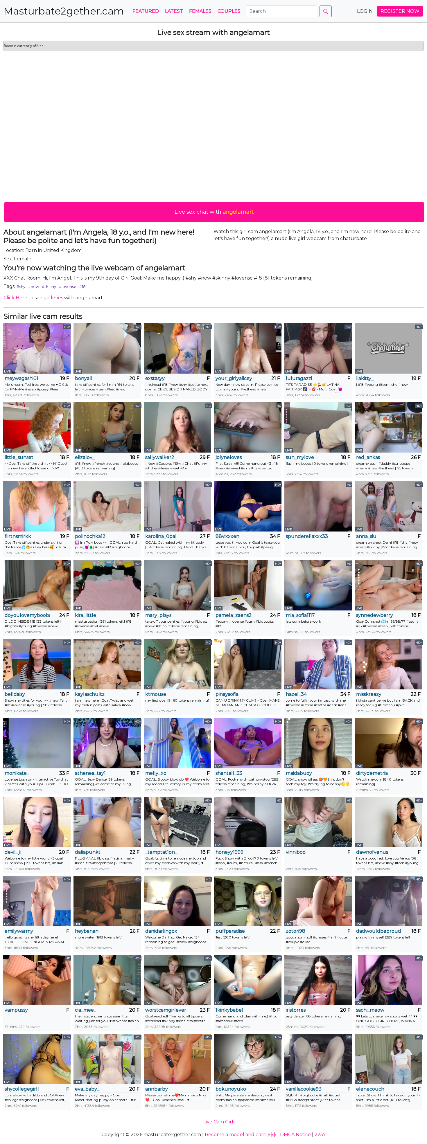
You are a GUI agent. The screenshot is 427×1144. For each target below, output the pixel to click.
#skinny (49, 286)
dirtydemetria (372, 773)
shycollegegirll (22, 1089)
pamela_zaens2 (234, 615)
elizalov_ (85, 457)
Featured (145, 11)
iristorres (296, 1010)
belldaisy (15, 694)
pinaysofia (227, 694)
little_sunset (19, 457)
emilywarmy (19, 931)
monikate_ (17, 773)
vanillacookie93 (304, 1089)
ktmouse (155, 694)
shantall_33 (229, 773)
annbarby (156, 1089)
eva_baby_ (87, 1089)
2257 (320, 1134)
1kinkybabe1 (229, 1010)
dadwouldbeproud (378, 931)
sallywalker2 (159, 457)
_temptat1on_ (161, 852)
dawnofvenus (372, 852)
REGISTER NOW (400, 11)
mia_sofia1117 (300, 615)
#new (33, 286)
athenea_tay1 (90, 773)
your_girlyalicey (234, 378)
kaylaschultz (90, 694)
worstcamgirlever (165, 1010)
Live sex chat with (214, 212)
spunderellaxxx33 (307, 536)
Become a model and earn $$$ (240, 1134)
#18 (82, 286)
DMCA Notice (295, 1134)
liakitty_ (365, 378)
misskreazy (368, 694)
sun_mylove (300, 457)
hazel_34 (296, 694)
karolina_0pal (161, 536)
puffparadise (230, 931)
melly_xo (155, 773)
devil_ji (13, 852)
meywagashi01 (21, 378)
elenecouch (370, 1089)
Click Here (15, 297)
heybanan (86, 931)
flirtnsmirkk (18, 536)
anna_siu (366, 536)
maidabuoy (299, 773)
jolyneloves (229, 457)
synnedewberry (374, 615)
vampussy (16, 1010)
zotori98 (295, 931)
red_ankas (368, 457)
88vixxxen (227, 536)
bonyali (83, 378)
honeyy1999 (229, 852)
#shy (21, 286)
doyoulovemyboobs (27, 615)
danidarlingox (161, 931)
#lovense (67, 286)
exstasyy (155, 378)
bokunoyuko (231, 1089)
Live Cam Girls (219, 1122)
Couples (229, 11)
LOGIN (365, 11)
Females (200, 11)
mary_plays (158, 615)
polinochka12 (90, 536)
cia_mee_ (85, 1010)
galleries (53, 297)
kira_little (85, 615)
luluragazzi (299, 378)
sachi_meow (370, 1010)
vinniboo (296, 852)
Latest (174, 11)
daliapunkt (88, 852)
